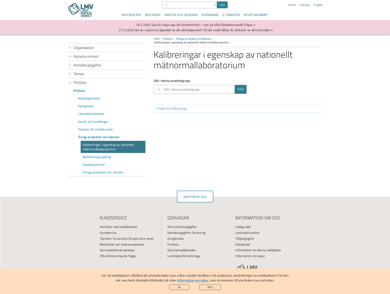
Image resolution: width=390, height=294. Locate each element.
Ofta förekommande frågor (118, 255)
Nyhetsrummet (256, 14)
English (318, 5)
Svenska (305, 5)
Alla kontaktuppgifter (182, 226)
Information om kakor (192, 280)
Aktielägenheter (89, 98)
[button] (239, 108)
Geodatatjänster (94, 164)
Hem (157, 38)
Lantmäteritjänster (91, 113)
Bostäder (152, 14)
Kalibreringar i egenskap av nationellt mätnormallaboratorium (108, 147)
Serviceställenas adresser (117, 250)
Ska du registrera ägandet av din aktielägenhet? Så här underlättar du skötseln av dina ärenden (202, 30)
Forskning (210, 14)
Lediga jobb (243, 226)
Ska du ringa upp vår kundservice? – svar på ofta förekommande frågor (202, 24)
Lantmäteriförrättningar (184, 255)
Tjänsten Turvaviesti (114, 238)
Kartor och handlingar (93, 121)
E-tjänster (231, 14)
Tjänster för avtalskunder (95, 129)
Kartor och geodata (181, 14)
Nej (210, 287)
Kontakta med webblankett (118, 226)
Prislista (79, 90)
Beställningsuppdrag (97, 156)
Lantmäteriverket (247, 232)
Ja (179, 287)
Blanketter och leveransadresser (122, 244)
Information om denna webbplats (258, 250)
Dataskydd (242, 244)
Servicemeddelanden (181, 250)
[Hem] (80, 10)
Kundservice (108, 232)
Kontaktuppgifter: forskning (186, 232)
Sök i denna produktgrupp (172, 80)
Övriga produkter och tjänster (99, 137)
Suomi (292, 5)
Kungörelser (175, 238)
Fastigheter (131, 14)
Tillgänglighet (244, 238)
